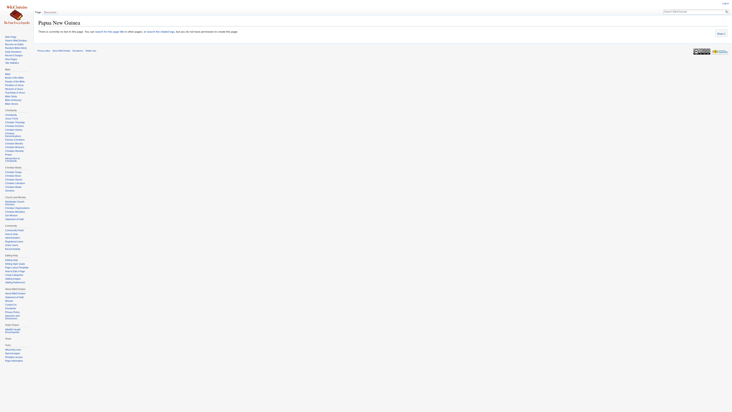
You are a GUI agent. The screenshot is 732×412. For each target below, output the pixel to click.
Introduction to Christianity (12, 160)
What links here (13, 349)
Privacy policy (43, 51)
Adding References (15, 282)
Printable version (14, 357)
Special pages (12, 353)
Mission (9, 301)
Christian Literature (15, 183)
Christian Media (13, 187)
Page (38, 12)
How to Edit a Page (15, 271)
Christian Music (13, 176)
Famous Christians (15, 139)
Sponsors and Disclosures (12, 317)
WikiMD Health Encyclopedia (13, 331)
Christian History (13, 130)
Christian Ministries (15, 212)
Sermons (9, 190)
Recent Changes (14, 55)
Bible (7, 74)
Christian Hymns (13, 179)
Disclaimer (10, 308)
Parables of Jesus (14, 85)
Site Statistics (12, 63)
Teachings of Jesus (15, 92)
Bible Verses (11, 104)
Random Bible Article (16, 48)
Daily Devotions (13, 52)
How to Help (11, 234)
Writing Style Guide (15, 264)
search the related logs (161, 31)
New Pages (11, 59)
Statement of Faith (14, 219)
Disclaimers (77, 51)
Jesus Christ (11, 118)
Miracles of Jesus (14, 89)
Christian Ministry (14, 143)
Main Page (10, 37)
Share (720, 34)
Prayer (8, 154)
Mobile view (91, 51)
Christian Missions (14, 147)
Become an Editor (14, 44)
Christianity (11, 115)
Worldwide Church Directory (14, 203)
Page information (14, 361)
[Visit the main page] (17, 15)
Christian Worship (14, 151)
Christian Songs (13, 172)
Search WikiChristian (16, 40)
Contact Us (11, 304)
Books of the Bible (14, 77)
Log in (725, 3)
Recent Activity (12, 249)
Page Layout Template (16, 267)
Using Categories (14, 275)
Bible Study (11, 96)
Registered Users (14, 241)
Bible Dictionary (13, 100)
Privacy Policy (12, 312)
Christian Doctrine (14, 126)
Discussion (50, 12)
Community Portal (14, 230)
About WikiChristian (15, 293)
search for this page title (109, 31)
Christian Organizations (17, 208)
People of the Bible (15, 81)
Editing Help (11, 260)
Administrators (12, 238)
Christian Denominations (13, 135)
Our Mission (11, 215)
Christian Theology (15, 122)
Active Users (11, 245)
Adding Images (13, 279)
